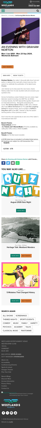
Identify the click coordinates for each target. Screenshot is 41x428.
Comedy (11, 15)
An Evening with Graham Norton (17, 159)
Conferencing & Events (9, 365)
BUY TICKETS (7, 67)
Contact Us (5, 388)
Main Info (6, 75)
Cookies (4, 386)
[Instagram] (11, 413)
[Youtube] (15, 413)
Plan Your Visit (6, 372)
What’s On (4, 360)
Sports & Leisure (6, 367)
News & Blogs (6, 376)
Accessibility (35, 1)
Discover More (6, 379)
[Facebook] (3, 413)
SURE (11, 422)
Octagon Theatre (7, 370)
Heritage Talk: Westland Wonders (21, 247)
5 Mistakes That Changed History (21, 292)
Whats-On (4, 15)
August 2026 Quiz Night (21, 202)
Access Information (7, 381)
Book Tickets (18, 75)
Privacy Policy (6, 384)
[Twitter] (7, 413)
